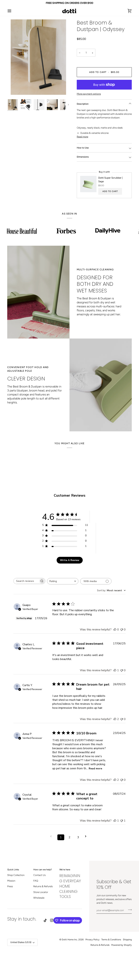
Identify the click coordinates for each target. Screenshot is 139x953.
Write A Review (69, 560)
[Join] (129, 910)
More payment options (89, 93)
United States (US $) (20, 942)
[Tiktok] (45, 920)
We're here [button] (64, 869)
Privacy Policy (92, 939)
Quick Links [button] (13, 869)
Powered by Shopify (121, 945)
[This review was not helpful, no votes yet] (121, 630)
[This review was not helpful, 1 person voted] (121, 821)
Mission (11, 880)
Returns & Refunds (43, 886)
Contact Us (39, 875)
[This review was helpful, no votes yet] (115, 630)
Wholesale (38, 897)
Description (83, 103)
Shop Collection (15, 875)
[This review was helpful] (115, 719)
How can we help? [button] (42, 869)
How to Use (83, 147)
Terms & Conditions (111, 939)
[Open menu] (12, 11)
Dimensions (83, 156)
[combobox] (62, 581)
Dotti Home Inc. (70, 939)
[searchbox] (26, 581)
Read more (82, 136)
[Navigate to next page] (86, 836)
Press (10, 886)
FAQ (35, 880)
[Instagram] (51, 920)
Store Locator (40, 892)
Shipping (127, 939)
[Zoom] (38, 58)
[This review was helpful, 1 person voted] (115, 670)
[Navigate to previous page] (52, 836)
